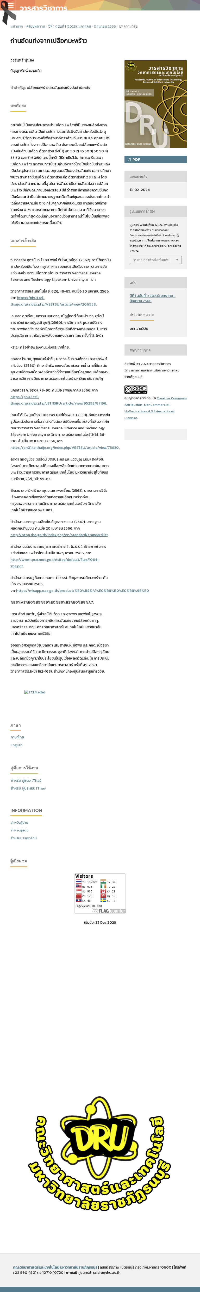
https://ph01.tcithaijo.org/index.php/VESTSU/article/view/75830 (64, 447)
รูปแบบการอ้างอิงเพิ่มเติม (151, 260)
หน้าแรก (16, 26)
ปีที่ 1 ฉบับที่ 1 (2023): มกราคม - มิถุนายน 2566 (82, 26)
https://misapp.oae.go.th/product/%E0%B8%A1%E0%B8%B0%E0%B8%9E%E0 (82, 590)
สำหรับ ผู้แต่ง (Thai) (25, 780)
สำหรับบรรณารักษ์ (23, 838)
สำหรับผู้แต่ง (19, 830)
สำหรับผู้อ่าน (19, 822)
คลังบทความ (35, 26)
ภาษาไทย (17, 737)
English (16, 745)
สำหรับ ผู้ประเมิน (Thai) (28, 788)
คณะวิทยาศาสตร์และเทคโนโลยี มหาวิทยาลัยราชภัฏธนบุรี (55, 1267)
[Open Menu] (10, 5)
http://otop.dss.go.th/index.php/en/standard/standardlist (59, 535)
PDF (136, 159)
